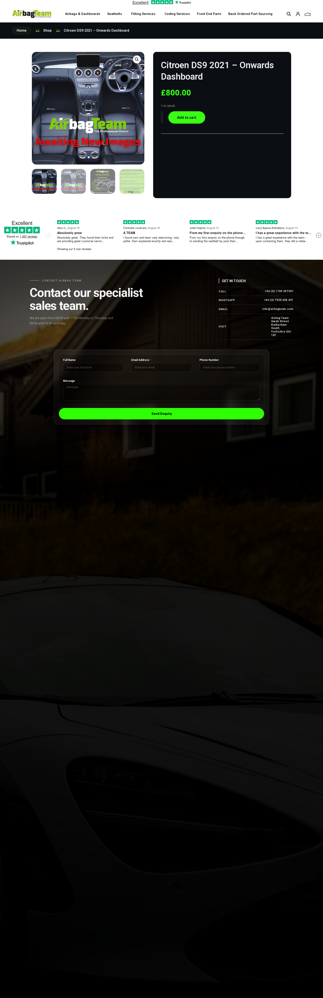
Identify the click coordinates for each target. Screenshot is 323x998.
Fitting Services (143, 14)
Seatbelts (114, 14)
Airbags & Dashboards (82, 14)
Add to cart (186, 117)
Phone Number (209, 360)
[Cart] (307, 14)
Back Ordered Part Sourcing (250, 14)
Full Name (69, 360)
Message (69, 381)
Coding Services (177, 14)
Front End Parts (209, 14)
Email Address (140, 360)
